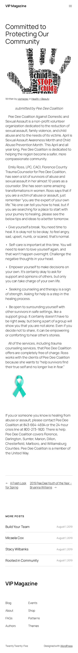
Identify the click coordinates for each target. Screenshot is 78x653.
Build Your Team (17, 527)
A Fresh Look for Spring (15, 485)
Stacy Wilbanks (16, 549)
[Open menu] (70, 6)
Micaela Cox (14, 538)
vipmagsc (23, 98)
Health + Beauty (40, 98)
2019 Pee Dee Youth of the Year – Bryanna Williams (51, 485)
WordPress (66, 646)
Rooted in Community (22, 560)
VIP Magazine (15, 5)
